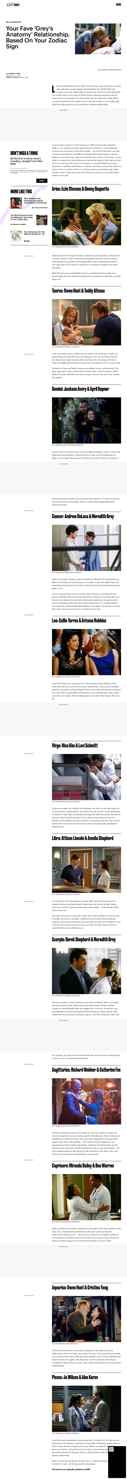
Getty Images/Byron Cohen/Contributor (65, 246)
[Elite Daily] (13, 4)
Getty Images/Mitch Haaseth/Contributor (66, 801)
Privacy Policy (14, 172)
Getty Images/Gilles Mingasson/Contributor (66, 572)
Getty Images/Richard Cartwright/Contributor (67, 445)
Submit (41, 180)
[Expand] (110, 1448)
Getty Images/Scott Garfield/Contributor (109, 69)
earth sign (56, 371)
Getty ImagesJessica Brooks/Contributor (65, 346)
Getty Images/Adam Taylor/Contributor (65, 1343)
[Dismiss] (123, 1448)
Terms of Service (41, 171)
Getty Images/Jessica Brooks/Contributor (66, 894)
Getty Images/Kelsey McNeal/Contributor (65, 1433)
